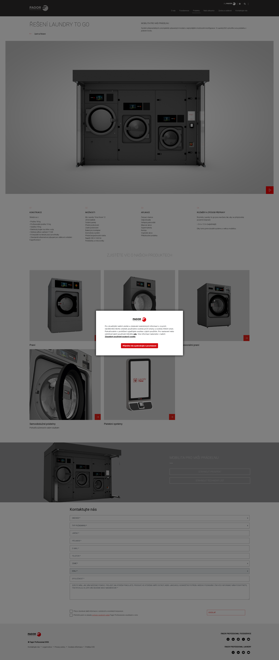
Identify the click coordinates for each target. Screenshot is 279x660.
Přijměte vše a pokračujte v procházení (139, 346)
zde (135, 334)
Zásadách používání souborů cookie (120, 336)
